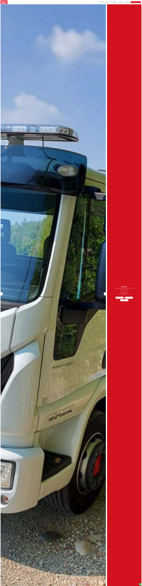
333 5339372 (120, 297)
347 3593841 (129, 297)
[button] (105, 294)
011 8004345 (124, 300)
